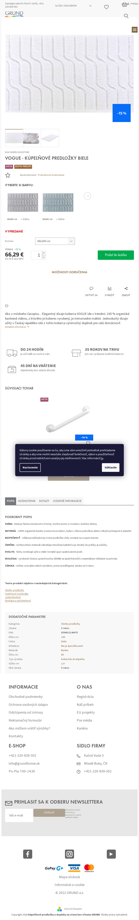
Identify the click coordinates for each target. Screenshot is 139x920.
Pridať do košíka (116, 255)
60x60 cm (12, 219)
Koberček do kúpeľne (73, 659)
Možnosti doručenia (69, 272)
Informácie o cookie (70, 885)
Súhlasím (111, 468)
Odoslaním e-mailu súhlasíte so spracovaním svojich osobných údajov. (73, 814)
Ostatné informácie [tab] (67, 501)
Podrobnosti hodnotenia (51, 175)
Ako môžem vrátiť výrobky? (29, 728)
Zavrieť (29, 283)
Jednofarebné (13, 597)
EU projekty (86, 712)
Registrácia (85, 696)
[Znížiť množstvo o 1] (44, 257)
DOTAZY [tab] (44, 501)
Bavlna (64, 650)
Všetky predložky (14, 590)
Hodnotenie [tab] (26, 501)
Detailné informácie (15, 327)
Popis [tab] (10, 501)
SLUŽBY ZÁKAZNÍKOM (66, 5)
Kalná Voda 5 (94, 755)
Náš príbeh (85, 704)
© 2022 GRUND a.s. (69, 892)
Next (87, 195)
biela (63, 641)
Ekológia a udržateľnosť (18, 601)
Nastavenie (30, 468)
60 (62, 655)
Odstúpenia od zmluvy (26, 712)
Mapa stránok (69, 877)
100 (63, 637)
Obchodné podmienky (26, 696)
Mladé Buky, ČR (95, 763)
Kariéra (82, 728)
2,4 (62, 663)
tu (101, 458)
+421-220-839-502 (22, 755)
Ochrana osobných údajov (28, 704)
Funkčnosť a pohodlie (16, 594)
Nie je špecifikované (72, 646)
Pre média (84, 720)
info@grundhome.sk (24, 763)
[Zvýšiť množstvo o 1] (44, 253)
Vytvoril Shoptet (73, 909)
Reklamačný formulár (25, 720)
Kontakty (16, 736)
